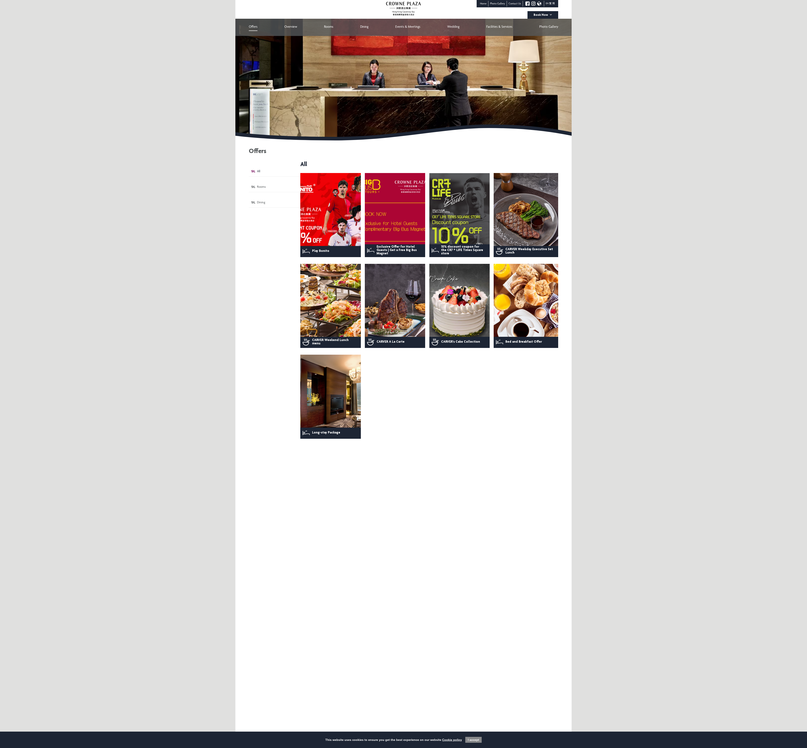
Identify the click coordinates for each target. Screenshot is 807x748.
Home (483, 4)
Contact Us (515, 4)
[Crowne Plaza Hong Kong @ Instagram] (533, 4)
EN (547, 4)
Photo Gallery (497, 4)
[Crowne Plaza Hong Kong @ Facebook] (527, 4)
